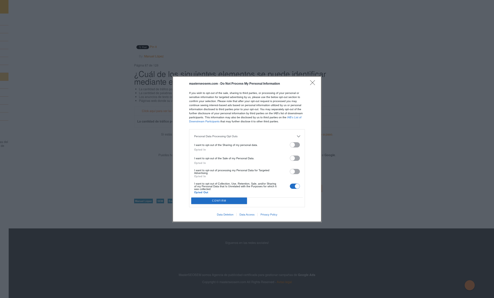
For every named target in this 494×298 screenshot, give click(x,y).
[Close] (313, 84)
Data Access (247, 214)
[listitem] (247, 136)
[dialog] (247, 149)
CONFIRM (219, 200)
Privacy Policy (269, 214)
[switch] (295, 144)
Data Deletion (225, 214)
